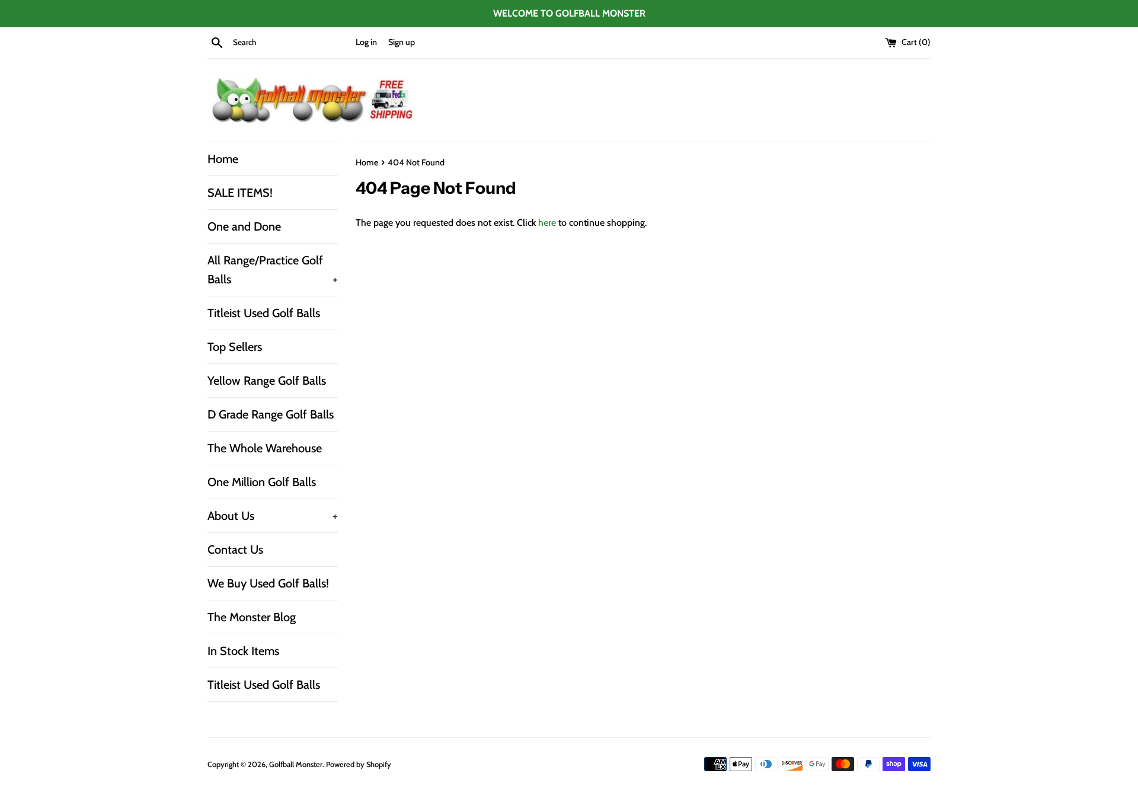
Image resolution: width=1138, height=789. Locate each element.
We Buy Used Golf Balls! (268, 583)
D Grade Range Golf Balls (270, 414)
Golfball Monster (295, 764)
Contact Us (235, 549)
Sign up (401, 42)
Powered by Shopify (358, 764)
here (547, 222)
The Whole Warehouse (264, 448)
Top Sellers (234, 347)
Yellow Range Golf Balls (266, 380)
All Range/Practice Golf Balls (272, 269)
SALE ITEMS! (240, 193)
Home (222, 159)
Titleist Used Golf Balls (263, 313)
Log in (366, 42)
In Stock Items (243, 651)
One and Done (244, 226)
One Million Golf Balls (261, 482)
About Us (272, 516)
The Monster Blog (251, 617)
